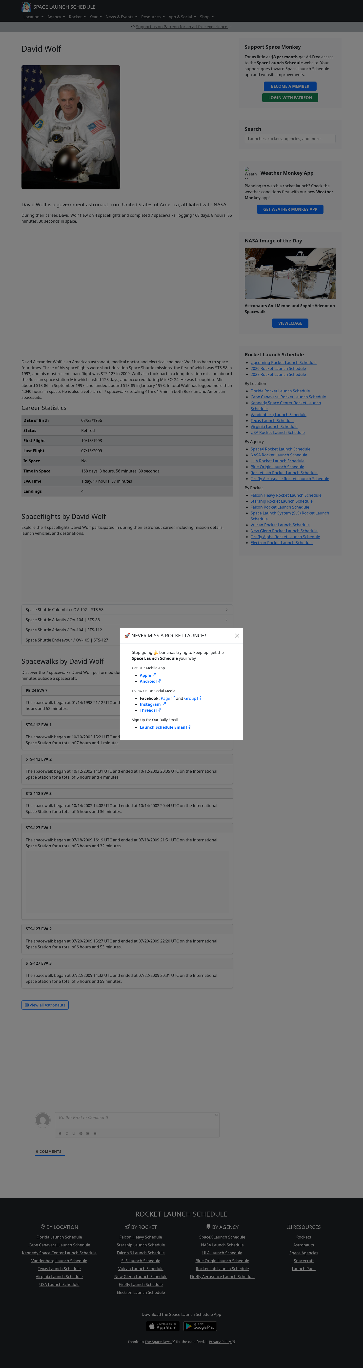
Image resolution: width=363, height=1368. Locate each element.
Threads (148, 710)
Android (148, 681)
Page (166, 698)
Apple (146, 675)
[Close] (237, 636)
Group (190, 698)
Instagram (151, 704)
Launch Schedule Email (163, 727)
